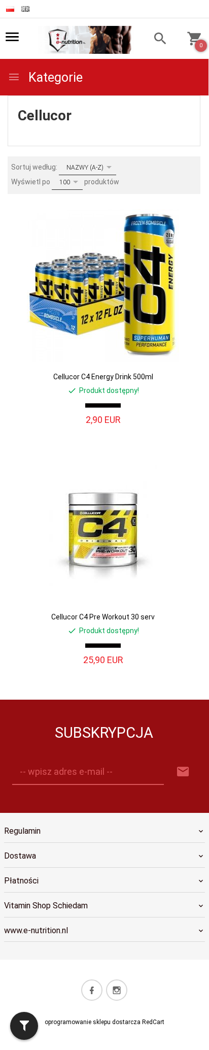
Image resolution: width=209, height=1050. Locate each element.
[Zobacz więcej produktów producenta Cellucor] (103, 405)
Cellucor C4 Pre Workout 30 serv (103, 617)
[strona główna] (86, 39)
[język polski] (10, 9)
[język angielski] (25, 9)
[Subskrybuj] (183, 772)
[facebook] (91, 990)
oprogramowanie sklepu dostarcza (93, 1022)
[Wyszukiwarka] (155, 39)
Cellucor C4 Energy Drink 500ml (103, 377)
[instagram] (116, 990)
